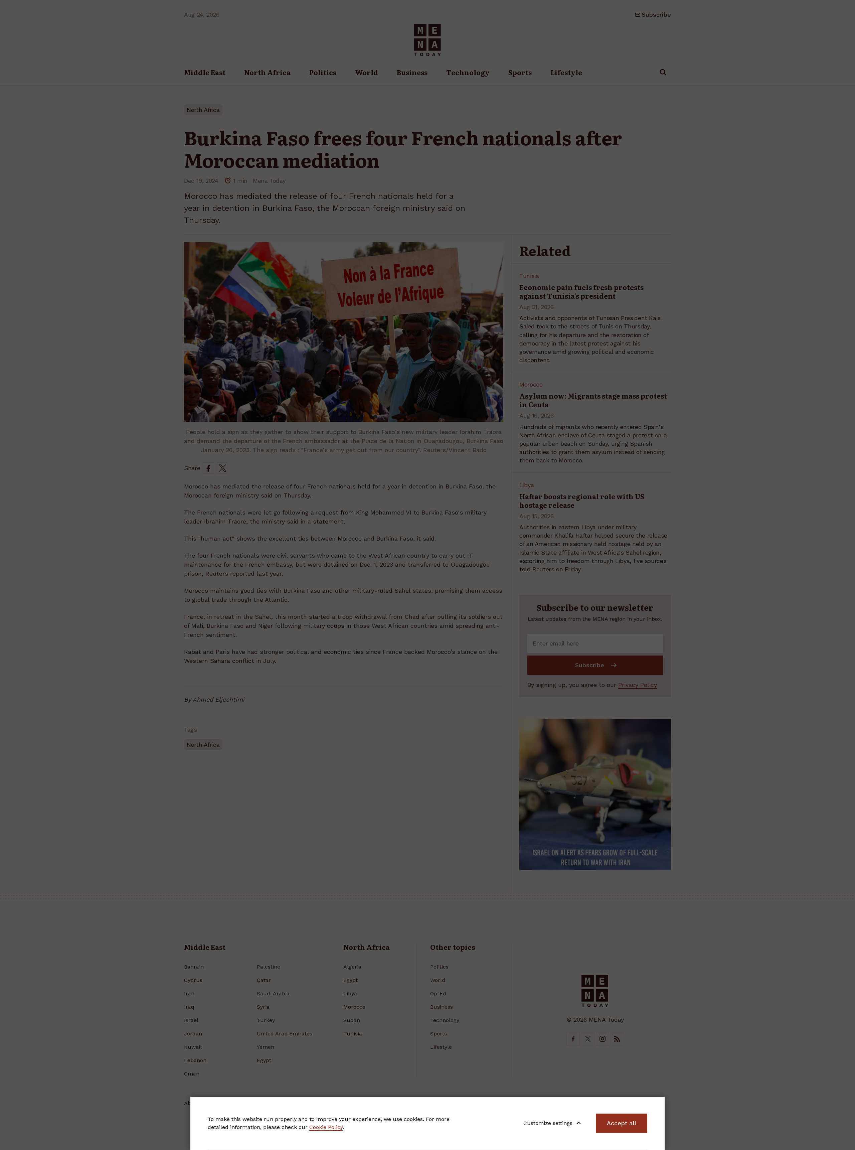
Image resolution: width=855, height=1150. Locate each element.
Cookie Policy (326, 1127)
